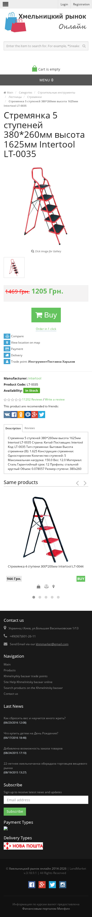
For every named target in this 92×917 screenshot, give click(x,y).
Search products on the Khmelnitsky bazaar (33, 688)
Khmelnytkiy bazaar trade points (26, 676)
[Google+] (34, 415)
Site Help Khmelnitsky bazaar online (28, 682)
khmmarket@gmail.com (52, 644)
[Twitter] (41, 415)
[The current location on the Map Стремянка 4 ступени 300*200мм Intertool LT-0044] (53, 586)
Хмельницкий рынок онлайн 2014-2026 (37, 868)
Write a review (55, 399)
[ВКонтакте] (7, 415)
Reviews (30, 428)
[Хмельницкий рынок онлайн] (46, 33)
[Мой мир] (27, 415)
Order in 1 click (46, 329)
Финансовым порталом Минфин (46, 908)
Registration (81, 4)
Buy (49, 315)
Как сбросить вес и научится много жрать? (35, 720)
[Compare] (46, 586)
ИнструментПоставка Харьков (51, 361)
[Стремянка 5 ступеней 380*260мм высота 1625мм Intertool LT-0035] (14, 267)
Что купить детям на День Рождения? (31, 735)
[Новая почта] (23, 847)
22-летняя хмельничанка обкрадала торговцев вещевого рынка (45, 767)
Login (64, 4)
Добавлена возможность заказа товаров (33, 750)
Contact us (11, 694)
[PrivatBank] (6, 831)
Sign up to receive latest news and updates (33, 792)
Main (7, 664)
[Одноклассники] (20, 415)
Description (13, 428)
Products (10, 670)
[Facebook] (14, 415)
